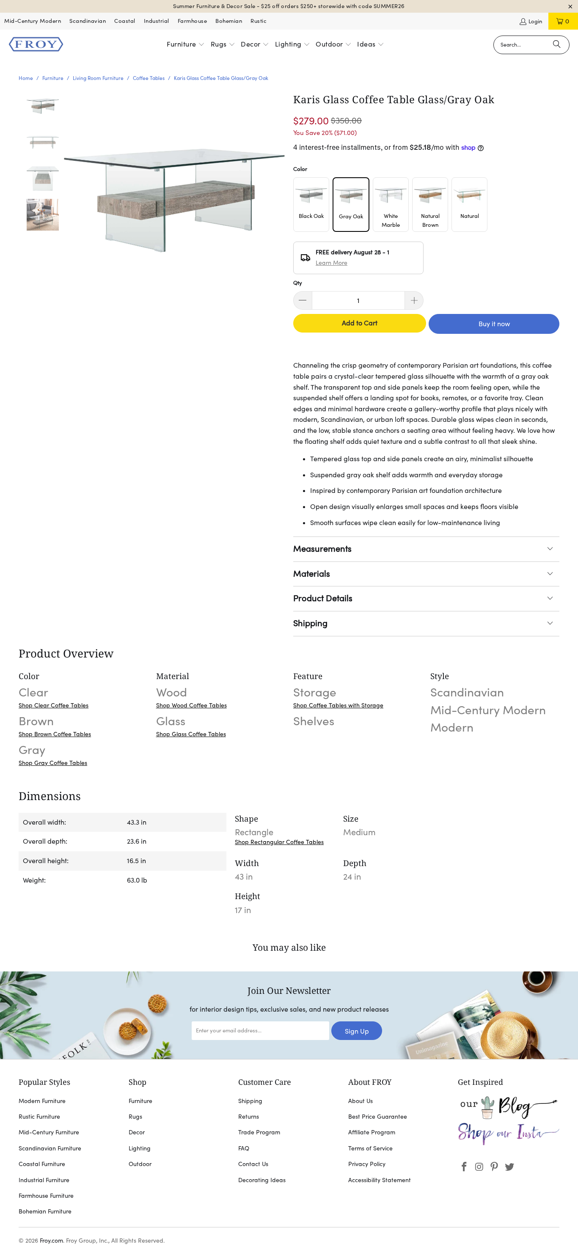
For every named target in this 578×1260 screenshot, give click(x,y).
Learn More (331, 263)
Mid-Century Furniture (49, 1132)
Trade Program (259, 1132)
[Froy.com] (35, 45)
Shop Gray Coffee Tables (53, 763)
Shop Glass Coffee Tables (191, 734)
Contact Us (253, 1164)
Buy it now (494, 323)
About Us (360, 1101)
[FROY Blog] (508, 1117)
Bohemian (228, 21)
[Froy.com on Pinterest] (494, 1167)
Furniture (140, 1101)
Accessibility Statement (379, 1180)
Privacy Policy (366, 1164)
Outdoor (140, 1164)
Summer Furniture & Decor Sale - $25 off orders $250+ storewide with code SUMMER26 (289, 6)
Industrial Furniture (44, 1180)
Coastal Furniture (42, 1164)
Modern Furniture (42, 1101)
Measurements (322, 548)
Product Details (322, 598)
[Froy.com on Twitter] (509, 1167)
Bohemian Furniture (45, 1211)
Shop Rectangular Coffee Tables (279, 842)
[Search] (557, 45)
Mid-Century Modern (32, 21)
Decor (137, 1132)
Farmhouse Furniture (46, 1195)
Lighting (140, 1148)
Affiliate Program (371, 1132)
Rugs (135, 1116)
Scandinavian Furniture (50, 1148)
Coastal (124, 21)
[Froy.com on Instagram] (479, 1167)
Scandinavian (87, 21)
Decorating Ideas (262, 1180)
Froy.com (51, 1240)
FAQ (243, 1148)
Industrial (156, 21)
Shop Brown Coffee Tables (55, 734)
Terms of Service (370, 1148)
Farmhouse (192, 21)
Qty (297, 282)
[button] (186, 45)
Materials (311, 573)
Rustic (258, 21)
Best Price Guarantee (377, 1116)
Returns (248, 1116)
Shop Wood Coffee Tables (191, 705)
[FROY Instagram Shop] (508, 1143)
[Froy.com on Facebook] (464, 1167)
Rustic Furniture (39, 1116)
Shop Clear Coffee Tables (53, 705)
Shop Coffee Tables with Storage (338, 705)
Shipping (310, 623)
